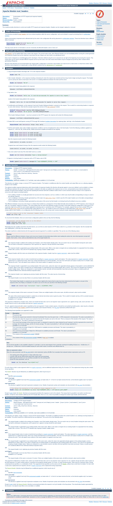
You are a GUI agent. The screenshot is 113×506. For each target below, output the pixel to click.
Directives (96, 3)
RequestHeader (100, 31)
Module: (7, 178)
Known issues (100, 37)
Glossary (105, 3)
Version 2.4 (26, 7)
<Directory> (50, 65)
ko (93, 13)
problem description (51, 121)
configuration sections (68, 38)
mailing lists (105, 497)
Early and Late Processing (103, 23)
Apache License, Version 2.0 (19, 503)
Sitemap (110, 3)
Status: (5, 18)
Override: (8, 175)
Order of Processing (102, 21)
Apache (4, 7)
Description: (6, 16)
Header (98, 30)
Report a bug (100, 39)
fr (88, 13)
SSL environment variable (30, 337)
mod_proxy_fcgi (50, 198)
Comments (99, 44)
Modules (91, 3)
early (11, 393)
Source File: (6, 21)
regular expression (62, 253)
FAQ (101, 3)
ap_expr (57, 307)
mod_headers (22, 34)
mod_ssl (45, 337)
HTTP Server (10, 7)
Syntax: (7, 170)
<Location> (59, 65)
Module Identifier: (8, 20)
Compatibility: (9, 180)
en (85, 13)
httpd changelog (101, 36)
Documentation (18, 7)
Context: (7, 173)
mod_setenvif (51, 107)
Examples (99, 25)
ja (90, 13)
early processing (17, 376)
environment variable (28, 334)
